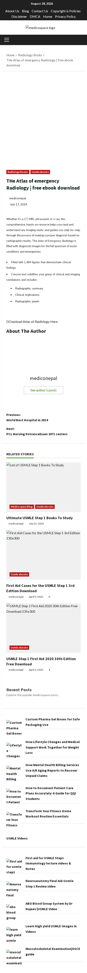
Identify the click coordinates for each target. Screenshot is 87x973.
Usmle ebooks (40, 171)
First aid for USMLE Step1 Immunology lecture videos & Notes (48, 863)
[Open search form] (83, 40)
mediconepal (17, 198)
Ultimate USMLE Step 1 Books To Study (39, 517)
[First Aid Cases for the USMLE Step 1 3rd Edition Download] (43, 555)
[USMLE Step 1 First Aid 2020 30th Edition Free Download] (43, 628)
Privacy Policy (65, 16)
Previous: (27, 417)
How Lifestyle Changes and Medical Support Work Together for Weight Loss (53, 747)
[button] (6, 39)
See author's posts (43, 390)
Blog (25, 11)
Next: (37, 431)
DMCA (35, 16)
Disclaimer (19, 16)
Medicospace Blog (22, 506)
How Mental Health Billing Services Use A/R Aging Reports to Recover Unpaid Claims (52, 770)
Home (47, 16)
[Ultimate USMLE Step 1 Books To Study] (43, 487)
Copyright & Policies (66, 11)
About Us (12, 11)
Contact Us (40, 11)
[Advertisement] (43, 120)
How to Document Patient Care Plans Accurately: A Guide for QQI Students (51, 793)
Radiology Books (18, 171)
